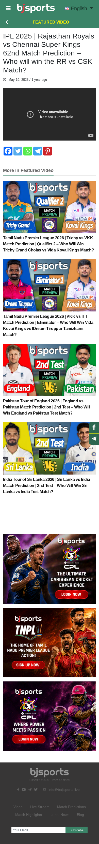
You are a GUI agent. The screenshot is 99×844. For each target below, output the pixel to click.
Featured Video (51, 22)
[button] (8, 8)
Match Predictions (71, 807)
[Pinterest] (47, 151)
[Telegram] (37, 151)
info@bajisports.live (63, 790)
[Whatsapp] (27, 151)
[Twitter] (17, 151)
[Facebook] (8, 151)
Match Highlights (28, 815)
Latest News (59, 815)
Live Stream (40, 807)
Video (18, 807)
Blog (80, 815)
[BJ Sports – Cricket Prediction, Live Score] (36, 8)
